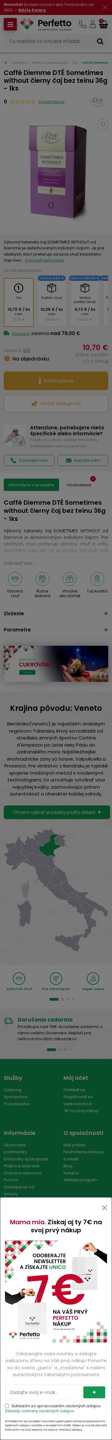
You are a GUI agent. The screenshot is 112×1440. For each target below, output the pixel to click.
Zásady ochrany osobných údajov (39, 1411)
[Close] (105, 1208)
